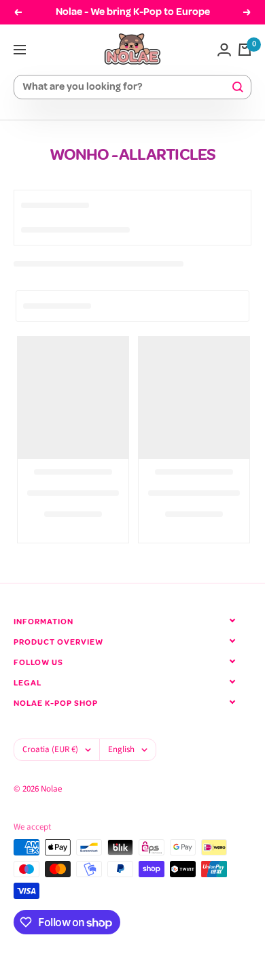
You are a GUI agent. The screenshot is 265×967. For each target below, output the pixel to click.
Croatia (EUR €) (50, 749)
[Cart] (244, 49)
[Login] (224, 49)
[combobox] (126, 87)
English (121, 749)
